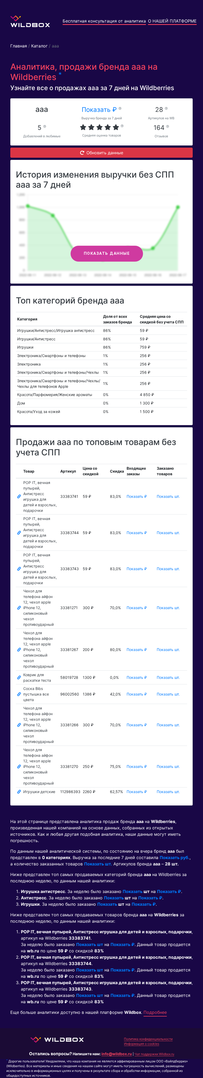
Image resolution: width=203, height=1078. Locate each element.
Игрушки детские (39, 791)
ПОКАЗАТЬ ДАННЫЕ (107, 253)
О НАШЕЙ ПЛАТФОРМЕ (172, 21)
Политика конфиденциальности (148, 1039)
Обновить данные (104, 152)
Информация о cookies (141, 1044)
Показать (132, 891)
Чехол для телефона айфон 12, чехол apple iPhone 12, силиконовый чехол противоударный (38, 608)
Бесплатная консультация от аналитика (104, 21)
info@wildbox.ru (117, 1053)
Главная (18, 46)
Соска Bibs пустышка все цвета (36, 694)
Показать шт (89, 944)
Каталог (39, 46)
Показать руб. (175, 857)
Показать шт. (168, 496)
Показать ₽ (100, 109)
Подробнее (155, 1012)
